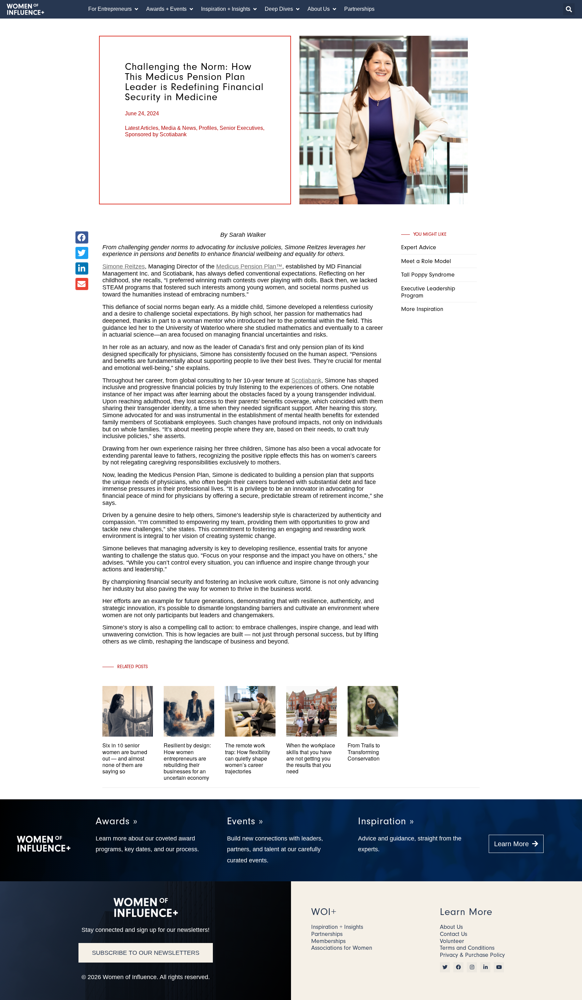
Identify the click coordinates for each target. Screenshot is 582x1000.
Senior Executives (241, 128)
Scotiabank (306, 380)
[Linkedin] (485, 967)
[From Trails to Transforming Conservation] (373, 765)
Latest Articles (141, 128)
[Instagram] (472, 967)
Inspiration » (386, 821)
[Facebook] (458, 967)
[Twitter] (445, 967)
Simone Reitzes (123, 266)
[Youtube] (499, 967)
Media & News (178, 128)
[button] (114, 9)
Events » (245, 821)
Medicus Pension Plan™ (249, 266)
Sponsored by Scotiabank (156, 134)
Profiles (208, 128)
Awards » (116, 821)
